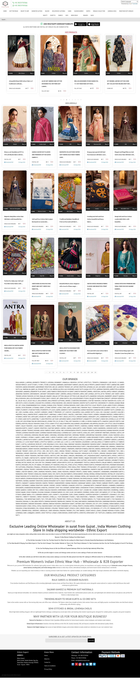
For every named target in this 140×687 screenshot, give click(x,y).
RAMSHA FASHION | (45, 472)
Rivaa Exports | (60, 476)
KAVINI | (64, 428)
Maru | (53, 449)
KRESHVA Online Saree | (41, 435)
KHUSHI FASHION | (88, 430)
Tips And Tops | (51, 499)
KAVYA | (70, 428)
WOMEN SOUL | (27, 510)
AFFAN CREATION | (80, 387)
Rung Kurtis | (49, 478)
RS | (101, 476)
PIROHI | (81, 465)
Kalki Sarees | (39, 426)
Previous (4, 66)
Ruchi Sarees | (21, 478)
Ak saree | (103, 387)
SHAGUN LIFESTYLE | (76, 485)
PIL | (66, 465)
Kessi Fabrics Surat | (48, 430)
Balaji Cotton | (59, 396)
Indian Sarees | (82, 417)
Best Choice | (52, 398)
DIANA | (44, 405)
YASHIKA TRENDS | (66, 510)
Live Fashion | (76, 442)
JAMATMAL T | (36, 419)
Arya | (82, 394)
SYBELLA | (54, 497)
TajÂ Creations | (82, 497)
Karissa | (84, 426)
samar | (90, 481)
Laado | (38, 437)
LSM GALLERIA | (96, 442)
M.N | (57, 444)
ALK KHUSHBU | (70, 389)
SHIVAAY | (67, 488)
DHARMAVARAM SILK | (34, 405)
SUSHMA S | (114, 494)
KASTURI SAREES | (54, 428)
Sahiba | (26, 481)
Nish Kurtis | (93, 460)
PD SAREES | (46, 465)
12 (85, 372)
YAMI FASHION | (54, 510)
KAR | (66, 426)
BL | (17, 401)
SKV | (68, 492)
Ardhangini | (35, 394)
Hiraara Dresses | (107, 414)
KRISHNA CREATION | (65, 435)
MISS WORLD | (43, 453)
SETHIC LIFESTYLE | (85, 382)
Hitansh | (19, 417)
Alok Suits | (79, 389)
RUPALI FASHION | (60, 478)
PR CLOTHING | (21, 467)
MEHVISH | (74, 382)
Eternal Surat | (39, 407)
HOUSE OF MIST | (58, 417)
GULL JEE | (100, 412)
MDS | (57, 451)
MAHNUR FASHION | (109, 444)
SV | (119, 494)
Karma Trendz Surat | (97, 426)
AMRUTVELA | (115, 389)
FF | (118, 407)
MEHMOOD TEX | (114, 451)
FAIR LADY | (67, 407)
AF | (72, 387)
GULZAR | (121, 412)
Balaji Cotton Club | (72, 396)
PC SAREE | (38, 465)
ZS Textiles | (101, 513)
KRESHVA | (28, 435)
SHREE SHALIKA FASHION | (49, 490)
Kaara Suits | (98, 421)
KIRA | (86, 433)
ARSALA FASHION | (73, 394)
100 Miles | (113, 382)
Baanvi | (50, 396)
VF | (97, 504)
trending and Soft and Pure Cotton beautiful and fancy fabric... (95, 219)
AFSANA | (90, 387)
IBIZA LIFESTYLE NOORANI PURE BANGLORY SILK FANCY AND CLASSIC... (70, 350)
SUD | (51, 494)
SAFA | (122, 478)
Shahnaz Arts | (89, 485)
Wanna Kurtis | (116, 508)
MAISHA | (63, 446)
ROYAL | (84, 476)
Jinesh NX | (105, 419)
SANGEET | (26, 483)
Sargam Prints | (108, 483)
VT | (102, 508)
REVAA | (87, 474)
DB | (65, 403)
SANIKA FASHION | (36, 483)
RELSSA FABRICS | (67, 474)
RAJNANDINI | (86, 469)
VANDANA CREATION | (95, 501)
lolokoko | (86, 442)
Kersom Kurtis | (113, 428)
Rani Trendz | (29, 474)
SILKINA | (41, 492)
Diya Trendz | (58, 405)
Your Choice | (91, 510)
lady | (66, 437)
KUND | (18, 437)
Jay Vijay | (56, 419)
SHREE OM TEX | (34, 490)
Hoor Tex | (27, 417)
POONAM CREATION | (102, 465)
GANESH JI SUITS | (67, 410)
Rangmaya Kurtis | (117, 472)
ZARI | (25, 513)
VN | (38, 508)
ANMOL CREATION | (94, 391)
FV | (50, 410)
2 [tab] (64, 100)
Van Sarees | (83, 501)
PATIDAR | (25, 465)
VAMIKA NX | (61, 501)
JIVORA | (112, 419)
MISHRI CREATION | (31, 453)
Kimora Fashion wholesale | (52, 433)
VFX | (101, 504)
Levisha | (19, 442)
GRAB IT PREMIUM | (55, 412)
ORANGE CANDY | (51, 462)
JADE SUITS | (27, 419)
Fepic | (114, 407)
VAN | (77, 501)
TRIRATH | (96, 382)
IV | (17, 419)
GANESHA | (77, 410)
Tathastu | (120, 497)
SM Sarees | (79, 492)
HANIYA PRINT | (33, 414)
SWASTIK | (19, 497)
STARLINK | (120, 492)
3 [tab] (67, 100)
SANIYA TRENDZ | (49, 483)
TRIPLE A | (70, 499)
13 (88, 372)
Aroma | (64, 394)
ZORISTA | (82, 513)
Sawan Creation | (37, 485)
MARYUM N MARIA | (82, 449)
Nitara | (19, 462)
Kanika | (48, 426)
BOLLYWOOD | (43, 401)
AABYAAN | (60, 385)
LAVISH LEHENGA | (44, 440)
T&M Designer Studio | (67, 497)
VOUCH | (73, 508)
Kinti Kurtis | (78, 433)
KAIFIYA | (25, 424)
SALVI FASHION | (67, 481)
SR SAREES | (104, 492)
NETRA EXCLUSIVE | (39, 460)
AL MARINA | (25, 389)
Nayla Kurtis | (21, 460)
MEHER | (104, 451)
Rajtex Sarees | (28, 472)
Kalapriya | (94, 424)
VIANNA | (106, 504)
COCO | (26, 403)
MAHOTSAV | (26, 446)
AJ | (95, 387)
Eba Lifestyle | (87, 405)
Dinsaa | (50, 405)
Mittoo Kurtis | (55, 453)
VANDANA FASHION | (110, 501)
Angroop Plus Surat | (39, 391)
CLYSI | (119, 401)
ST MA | (114, 492)
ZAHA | (99, 510)
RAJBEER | (77, 469)
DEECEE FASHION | (73, 403)
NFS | (62, 460)
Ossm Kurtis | (62, 462)
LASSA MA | (109, 437)
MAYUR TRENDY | (23, 451)
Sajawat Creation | (36, 481)
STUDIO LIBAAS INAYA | (24, 494)
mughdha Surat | (94, 456)
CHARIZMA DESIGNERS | (80, 401)
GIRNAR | (119, 410)
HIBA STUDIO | (88, 414)
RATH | (58, 474)
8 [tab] (81, 100)
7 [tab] (78, 100)
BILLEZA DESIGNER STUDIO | (80, 398)
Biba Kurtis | (65, 398)
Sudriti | (56, 494)
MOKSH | (121, 453)
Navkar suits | (113, 458)
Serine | (53, 485)
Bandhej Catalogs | (97, 396)
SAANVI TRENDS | (100, 478)
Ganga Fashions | (87, 410)
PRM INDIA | (72, 467)
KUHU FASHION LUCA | (116, 435)
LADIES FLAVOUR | (57, 437)
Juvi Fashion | (74, 421)
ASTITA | (98, 394)
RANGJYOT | (97, 472)
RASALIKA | (38, 474)
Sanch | (116, 481)
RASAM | (45, 474)
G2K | (54, 410)
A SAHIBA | (53, 385)
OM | (37, 462)
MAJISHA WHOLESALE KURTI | (77, 446)
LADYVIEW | (82, 437)
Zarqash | (31, 513)
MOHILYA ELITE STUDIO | (91, 453)
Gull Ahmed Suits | (88, 412)
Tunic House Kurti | (104, 499)
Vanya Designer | (22, 504)
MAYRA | (98, 449)
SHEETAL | (45, 488)
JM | (22, 421)
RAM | (36, 472)
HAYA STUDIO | (63, 414)
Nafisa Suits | (35, 458)
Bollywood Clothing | (57, 401)
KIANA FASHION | (101, 430)
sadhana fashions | (113, 478)
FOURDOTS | (45, 410)
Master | (92, 449)
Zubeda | (109, 513)
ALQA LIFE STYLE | (90, 389)
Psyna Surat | (92, 467)
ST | (109, 492)
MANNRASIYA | (45, 449)
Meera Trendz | (66, 451)
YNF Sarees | (81, 510)
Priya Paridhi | (62, 467)
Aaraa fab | (116, 385)
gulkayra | (77, 412)
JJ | (116, 419)
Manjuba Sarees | (22, 449)
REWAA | (93, 474)
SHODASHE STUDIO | (88, 488)
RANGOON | (20, 474)
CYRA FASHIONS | (58, 403)
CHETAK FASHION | (95, 401)
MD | (45, 451)
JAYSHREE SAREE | (66, 419)
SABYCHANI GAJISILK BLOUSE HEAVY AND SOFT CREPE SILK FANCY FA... (41, 286)
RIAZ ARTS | (120, 474)
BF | (58, 398)
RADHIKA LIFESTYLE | (58, 469)
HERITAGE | (79, 414)
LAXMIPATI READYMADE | (94, 440)
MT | (86, 456)
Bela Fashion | (21, 398)
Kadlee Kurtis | (116, 421)
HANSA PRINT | (44, 414)
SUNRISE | (82, 494)
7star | (47, 385)
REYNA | (111, 474)
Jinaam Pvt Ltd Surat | (92, 419)
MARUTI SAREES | (62, 449)
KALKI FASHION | (28, 426)
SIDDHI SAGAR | (21, 492)
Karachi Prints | (74, 426)
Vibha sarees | (114, 504)
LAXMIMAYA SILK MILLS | (77, 440)
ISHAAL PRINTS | (118, 417)
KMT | (93, 433)
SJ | (65, 492)
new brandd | (51, 460)
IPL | (98, 417)
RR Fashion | (91, 476)
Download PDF (9, 162)
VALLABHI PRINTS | (38, 501)
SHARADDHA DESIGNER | (33, 488)
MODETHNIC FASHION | (73, 453)
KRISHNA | (54, 435)
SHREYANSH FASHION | (66, 490)
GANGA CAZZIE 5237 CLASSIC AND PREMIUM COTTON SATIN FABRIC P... (41, 154)
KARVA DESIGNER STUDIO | (115, 426)
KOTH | (119, 433)
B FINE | (37, 396)
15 (95, 372)
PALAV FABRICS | (108, 462)
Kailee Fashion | (34, 424)
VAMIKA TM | (70, 501)
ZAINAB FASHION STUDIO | (111, 510)
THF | (43, 499)
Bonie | (69, 401)
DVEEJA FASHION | (70, 405)
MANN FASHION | (34, 449)
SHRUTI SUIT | (79, 490)
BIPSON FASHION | (118, 398)
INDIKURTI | (92, 417)
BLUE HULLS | (33, 401)
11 (81, 372)
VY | (109, 508)
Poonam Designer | (117, 465)
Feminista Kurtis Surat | (102, 407)
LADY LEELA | (73, 437)
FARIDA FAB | (76, 407)
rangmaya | (106, 472)
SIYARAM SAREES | (57, 492)
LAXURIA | (121, 440)
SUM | (71, 494)
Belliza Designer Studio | (37, 398)
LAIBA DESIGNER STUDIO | (96, 437)
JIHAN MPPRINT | (78, 419)
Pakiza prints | (96, 462)
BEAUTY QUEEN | (118, 396)
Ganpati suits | (110, 410)
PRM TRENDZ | (82, 467)
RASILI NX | (52, 474)
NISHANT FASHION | (105, 460)
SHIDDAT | (52, 488)
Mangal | (112, 446)
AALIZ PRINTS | (90, 385)
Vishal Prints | (78, 506)
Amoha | (29, 382)
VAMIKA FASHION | (51, 501)
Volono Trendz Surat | (61, 508)
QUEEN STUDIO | (116, 467)
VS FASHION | (96, 508)
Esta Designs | (27, 407)
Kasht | (31, 428)
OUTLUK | (71, 462)
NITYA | (24, 462)
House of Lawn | (45, 417)
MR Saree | (65, 456)
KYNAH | (32, 437)
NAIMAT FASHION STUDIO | (50, 458)
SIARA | (122, 490)
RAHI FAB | (70, 469)
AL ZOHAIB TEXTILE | (43, 389)
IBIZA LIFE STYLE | (70, 417)
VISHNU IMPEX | (89, 506)
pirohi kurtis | (89, 465)
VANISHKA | (120, 501)
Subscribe (91, 640)
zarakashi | (104, 382)
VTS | (106, 508)
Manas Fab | (104, 446)
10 (77, 372)
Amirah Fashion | (103, 389)
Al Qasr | (32, 389)
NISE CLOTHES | (82, 460)
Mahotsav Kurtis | (38, 446)
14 (92, 372)
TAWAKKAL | (20, 499)
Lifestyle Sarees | (47, 442)
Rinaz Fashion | (22, 476)
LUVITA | (24, 444)
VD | (94, 504)
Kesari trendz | (28, 430)
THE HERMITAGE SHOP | (32, 499)
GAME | (58, 410)
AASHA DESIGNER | (29, 387)
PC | (33, 465)
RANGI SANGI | (88, 472)
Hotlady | (35, 417)
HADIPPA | (19, 414)
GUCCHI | (69, 412)
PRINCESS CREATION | (49, 467)
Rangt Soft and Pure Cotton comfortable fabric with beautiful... (123, 219)
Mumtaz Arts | (106, 456)
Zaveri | (38, 513)
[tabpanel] (22, 65)
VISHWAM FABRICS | (102, 506)
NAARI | (27, 458)
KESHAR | (37, 430)
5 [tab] (72, 100)
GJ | (123, 410)
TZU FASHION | (117, 499)
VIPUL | (34, 506)
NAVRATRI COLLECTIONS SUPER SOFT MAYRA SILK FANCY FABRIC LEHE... (70, 154)
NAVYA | (121, 458)
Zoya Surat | (91, 513)
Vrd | (78, 508)
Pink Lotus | (73, 465)
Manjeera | (120, 446)
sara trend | (97, 483)
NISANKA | (73, 460)
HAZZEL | (71, 414)
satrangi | (26, 485)
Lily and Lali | (59, 442)
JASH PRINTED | (47, 419)
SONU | (92, 492)
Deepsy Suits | (85, 403)
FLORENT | (25, 410)
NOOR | (29, 462)
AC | (57, 387)
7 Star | (41, 385)
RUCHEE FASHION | (118, 476)
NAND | (70, 458)
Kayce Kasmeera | (100, 428)
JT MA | (66, 421)
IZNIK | (20, 419)
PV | (99, 467)
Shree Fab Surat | (117, 488)
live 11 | (68, 442)
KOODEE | (113, 433)
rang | (55, 472)
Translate (135, 3)
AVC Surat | (116, 394)
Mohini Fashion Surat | (109, 453)
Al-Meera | (54, 389)
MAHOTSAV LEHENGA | (52, 446)
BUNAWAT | (59, 382)
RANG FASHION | (64, 472)
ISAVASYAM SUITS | (106, 417)
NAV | (106, 458)
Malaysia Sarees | (93, 446)
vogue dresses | (46, 508)
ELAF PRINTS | (98, 405)
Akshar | (110, 387)
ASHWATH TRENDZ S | (40, 382)
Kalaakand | (85, 424)
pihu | (63, 465)
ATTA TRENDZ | (106, 394)
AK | (97, 387)
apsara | (121, 391)
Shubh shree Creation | (102, 490)
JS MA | (61, 421)
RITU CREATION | (33, 476)
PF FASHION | (55, 465)
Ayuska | (51, 382)
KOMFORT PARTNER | (102, 433)
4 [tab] (69, 100)
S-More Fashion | (73, 478)
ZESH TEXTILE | (47, 513)
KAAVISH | (106, 421)
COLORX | (32, 403)
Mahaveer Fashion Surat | (92, 444)
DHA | (24, 405)
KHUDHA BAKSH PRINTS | (73, 430)
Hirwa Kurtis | (119, 414)
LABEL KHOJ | (46, 437)
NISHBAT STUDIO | (118, 460)
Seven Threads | (62, 485)
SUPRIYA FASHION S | (93, 494)
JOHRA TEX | (52, 421)
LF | (24, 442)
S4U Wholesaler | (87, 478)
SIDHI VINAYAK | (32, 492)
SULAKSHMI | (64, 494)
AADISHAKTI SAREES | (71, 385)
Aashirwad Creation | (44, 387)
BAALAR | (43, 396)
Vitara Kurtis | (114, 506)
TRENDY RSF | (62, 499)
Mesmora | (20, 453)
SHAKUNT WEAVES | (102, 485)
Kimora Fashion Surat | (32, 433)
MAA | (66, 444)
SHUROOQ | (115, 490)
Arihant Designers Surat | (50, 394)
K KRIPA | (89, 421)
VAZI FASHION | (87, 504)
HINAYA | (97, 414)
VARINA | (46, 504)
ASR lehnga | (90, 394)
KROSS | (106, 435)
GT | (64, 412)
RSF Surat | (107, 476)
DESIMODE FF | (103, 403)
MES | (122, 451)
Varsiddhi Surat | (68, 504)
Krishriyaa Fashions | (94, 435)
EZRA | (60, 407)
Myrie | (115, 456)
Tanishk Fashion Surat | (106, 497)
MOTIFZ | (53, 456)
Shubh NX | (88, 490)
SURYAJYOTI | (105, 494)
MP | (59, 456)
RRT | (98, 476)
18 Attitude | (33, 385)
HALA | (25, 414)
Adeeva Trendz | (64, 387)
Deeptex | (94, 403)
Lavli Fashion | (57, 440)
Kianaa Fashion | (113, 430)
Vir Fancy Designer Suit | (63, 506)
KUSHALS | (25, 437)
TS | (95, 499)
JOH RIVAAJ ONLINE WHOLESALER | (36, 421)
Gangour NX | (99, 410)
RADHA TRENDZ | (30, 469)
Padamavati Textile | (83, 462)
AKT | (115, 387)
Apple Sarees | (112, 391)
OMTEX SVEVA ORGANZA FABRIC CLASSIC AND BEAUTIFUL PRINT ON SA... (97, 286)
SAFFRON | (19, 481)
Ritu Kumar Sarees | (47, 476)
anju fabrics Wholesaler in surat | (61, 391)
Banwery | (109, 396)
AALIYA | (82, 385)
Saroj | (117, 483)
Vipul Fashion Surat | (45, 506)
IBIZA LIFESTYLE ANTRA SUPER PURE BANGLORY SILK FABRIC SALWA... (14, 348)
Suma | (76, 494)
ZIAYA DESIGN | (63, 513)
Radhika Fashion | (43, 469)
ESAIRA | (19, 407)
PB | (30, 465)
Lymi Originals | (49, 444)
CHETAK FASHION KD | (109, 401)
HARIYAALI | (54, 414)
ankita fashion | (81, 391)
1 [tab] (61, 100)
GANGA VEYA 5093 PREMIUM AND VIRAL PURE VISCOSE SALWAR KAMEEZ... (125, 286)
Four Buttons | (35, 410)
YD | (74, 510)
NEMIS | (29, 460)
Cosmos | (48, 403)
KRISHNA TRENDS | (79, 435)
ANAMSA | (27, 391)
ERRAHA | (121, 405)
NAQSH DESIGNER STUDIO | (94, 458)
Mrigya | (72, 456)
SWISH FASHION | (43, 497)
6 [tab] (75, 100)
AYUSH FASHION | (28, 396)
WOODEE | (36, 510)
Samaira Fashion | (80, 481)
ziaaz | (55, 513)
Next (138, 66)
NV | (33, 462)
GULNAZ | (107, 412)
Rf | (115, 474)
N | (23, 458)
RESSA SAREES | (78, 474)
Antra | (104, 391)
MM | (63, 453)
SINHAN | (47, 492)
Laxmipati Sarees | (110, 440)
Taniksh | (93, 497)
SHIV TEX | (60, 488)
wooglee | (44, 510)
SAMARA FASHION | (99, 481)
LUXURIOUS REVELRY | (35, 444)
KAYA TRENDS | (88, 428)
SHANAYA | (112, 485)
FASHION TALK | (87, 407)
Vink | (30, 506)
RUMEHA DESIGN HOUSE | (35, 478)
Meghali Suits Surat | (80, 451)
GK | (17, 412)
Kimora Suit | (68, 433)
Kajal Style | (45, 424)
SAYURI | (47, 485)
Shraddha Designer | (103, 488)
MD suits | (51, 451)
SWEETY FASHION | (30, 497)
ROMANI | (78, 476)
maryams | (71, 449)
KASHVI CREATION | (41, 428)
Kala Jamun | (21, 382)
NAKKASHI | (64, 458)
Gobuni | (45, 412)
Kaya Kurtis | (78, 428)
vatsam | (78, 504)
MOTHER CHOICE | (43, 456)
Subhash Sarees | (42, 494)
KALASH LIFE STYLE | (106, 424)
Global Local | (29, 412)
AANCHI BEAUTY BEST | (104, 385)
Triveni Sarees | (87, 499)
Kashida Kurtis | (22, 428)
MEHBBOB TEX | (95, 451)
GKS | (21, 412)
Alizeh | (61, 389)
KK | (89, 433)
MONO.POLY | (20, 456)
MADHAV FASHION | (75, 444)
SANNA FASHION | (72, 483)
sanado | (109, 481)
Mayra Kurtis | (106, 449)
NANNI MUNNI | (79, 458)
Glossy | (38, 412)
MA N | (61, 444)
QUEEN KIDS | (106, 467)
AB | (54, 387)
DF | (20, 405)
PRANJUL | (37, 467)
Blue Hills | (23, 401)
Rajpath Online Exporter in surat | (105, 469)
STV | (34, 494)
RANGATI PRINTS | (76, 472)
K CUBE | (83, 421)
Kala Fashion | (65, 424)
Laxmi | (65, 440)
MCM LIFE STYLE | (36, 451)
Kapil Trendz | (58, 426)
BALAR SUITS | (85, 396)
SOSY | (97, 492)
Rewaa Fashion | (102, 474)
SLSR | (72, 492)
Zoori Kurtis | (73, 513)
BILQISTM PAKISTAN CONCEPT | (101, 398)
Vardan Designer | (36, 504)
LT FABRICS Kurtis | (109, 442)
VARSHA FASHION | (55, 504)
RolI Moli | (70, 476)
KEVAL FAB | (60, 430)
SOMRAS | (86, 492)
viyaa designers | (29, 508)
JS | (58, 421)
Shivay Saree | (75, 488)
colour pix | (40, 403)
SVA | (122, 494)
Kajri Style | (55, 424)
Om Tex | (42, 462)
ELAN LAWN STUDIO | (110, 405)
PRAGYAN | (30, 467)
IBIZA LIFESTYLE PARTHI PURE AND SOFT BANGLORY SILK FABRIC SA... (41, 353)
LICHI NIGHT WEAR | (33, 442)
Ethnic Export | (51, 407)
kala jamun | (76, 424)
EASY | (78, 405)
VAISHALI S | (27, 501)
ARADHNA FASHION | (23, 394)
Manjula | (66, 382)
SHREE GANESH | (22, 490)
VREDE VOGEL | (85, 508)
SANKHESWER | (60, 483)
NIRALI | (67, 460)
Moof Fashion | (31, 456)
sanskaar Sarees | (85, 483)
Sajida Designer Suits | (52, 481)
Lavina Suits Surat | (30, 440)
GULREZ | (114, 412)
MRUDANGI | (79, 456)
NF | (58, 460)
